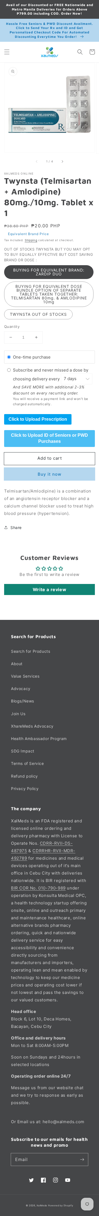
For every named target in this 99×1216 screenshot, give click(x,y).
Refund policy (24, 776)
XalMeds (42, 1205)
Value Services (25, 676)
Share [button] (16, 527)
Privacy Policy (24, 788)
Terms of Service (27, 763)
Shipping (31, 240)
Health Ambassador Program (39, 738)
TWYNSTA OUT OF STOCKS (38, 314)
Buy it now (49, 474)
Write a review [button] (49, 589)
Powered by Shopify (60, 1205)
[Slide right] (62, 162)
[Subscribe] (82, 1159)
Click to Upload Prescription (38, 419)
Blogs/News (22, 701)
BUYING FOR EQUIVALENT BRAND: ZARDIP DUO (48, 272)
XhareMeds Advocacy (32, 726)
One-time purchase (32, 357)
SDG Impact (22, 751)
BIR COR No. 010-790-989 (38, 888)
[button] (7, 52)
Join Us (18, 713)
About (17, 663)
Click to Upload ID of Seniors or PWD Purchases (49, 438)
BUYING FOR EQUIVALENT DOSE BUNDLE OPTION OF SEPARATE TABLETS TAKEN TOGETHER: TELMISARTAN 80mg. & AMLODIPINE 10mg (49, 294)
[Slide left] (37, 162)
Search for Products (30, 651)
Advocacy (21, 688)
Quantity (12, 326)
